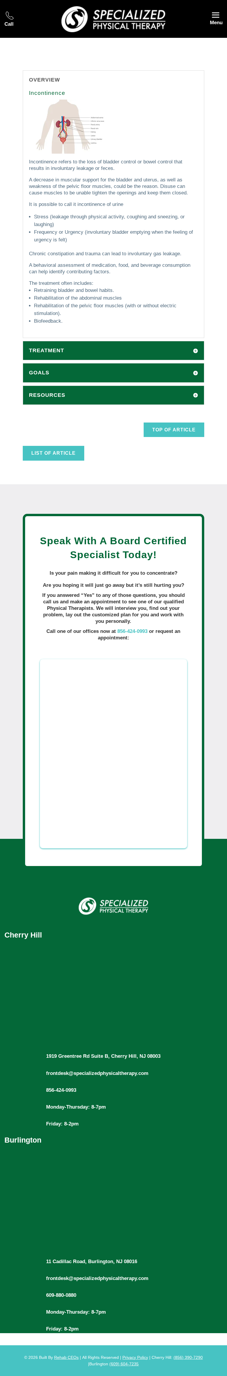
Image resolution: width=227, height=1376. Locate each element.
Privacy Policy (135, 1357)
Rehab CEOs (66, 1357)
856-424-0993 (132, 631)
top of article (174, 429)
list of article (53, 453)
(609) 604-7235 (124, 1364)
